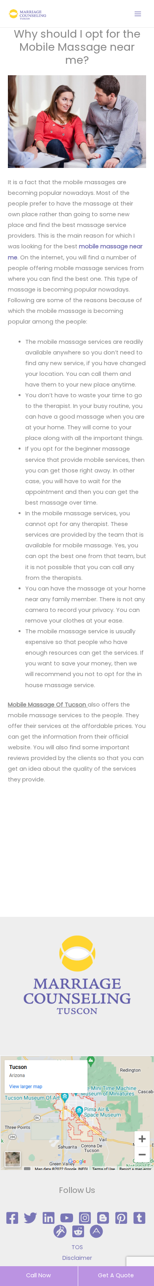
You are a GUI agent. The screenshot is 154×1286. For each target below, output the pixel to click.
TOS (77, 1247)
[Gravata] (60, 1231)
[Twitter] (30, 1218)
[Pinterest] (121, 1218)
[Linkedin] (48, 1218)
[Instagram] (85, 1218)
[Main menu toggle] (138, 14)
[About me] (96, 1231)
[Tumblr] (139, 1218)
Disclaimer (77, 1258)
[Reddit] (78, 1231)
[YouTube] (66, 1218)
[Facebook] (12, 1218)
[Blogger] (103, 1218)
